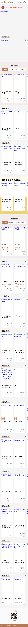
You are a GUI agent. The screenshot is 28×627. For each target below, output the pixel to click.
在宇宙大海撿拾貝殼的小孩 (6, 129)
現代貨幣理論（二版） (19, 92)
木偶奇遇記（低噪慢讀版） (6, 317)
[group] (14, 22)
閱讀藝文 (23, 222)
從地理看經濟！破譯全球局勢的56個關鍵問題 (19, 164)
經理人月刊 (5, 281)
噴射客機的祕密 (19, 456)
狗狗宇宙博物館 (19, 491)
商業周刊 (4, 244)
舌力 (16, 385)
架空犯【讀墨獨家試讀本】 (19, 201)
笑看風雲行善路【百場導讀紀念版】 (6, 164)
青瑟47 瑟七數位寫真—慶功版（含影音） (19, 562)
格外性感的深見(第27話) (19, 527)
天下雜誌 (17, 244)
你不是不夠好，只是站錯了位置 (19, 351)
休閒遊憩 (17, 222)
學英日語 (11, 222)
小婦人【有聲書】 (20, 422)
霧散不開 (17, 316)
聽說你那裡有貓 (6, 491)
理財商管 (4, 69)
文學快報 (17, 69)
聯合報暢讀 (18, 598)
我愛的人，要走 (6, 422)
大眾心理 (11, 69)
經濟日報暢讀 (6, 598)
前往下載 (14, 621)
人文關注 (23, 69)
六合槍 (17, 128)
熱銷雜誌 (4, 222)
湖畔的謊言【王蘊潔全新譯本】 (6, 201)
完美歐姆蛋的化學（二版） (6, 457)
